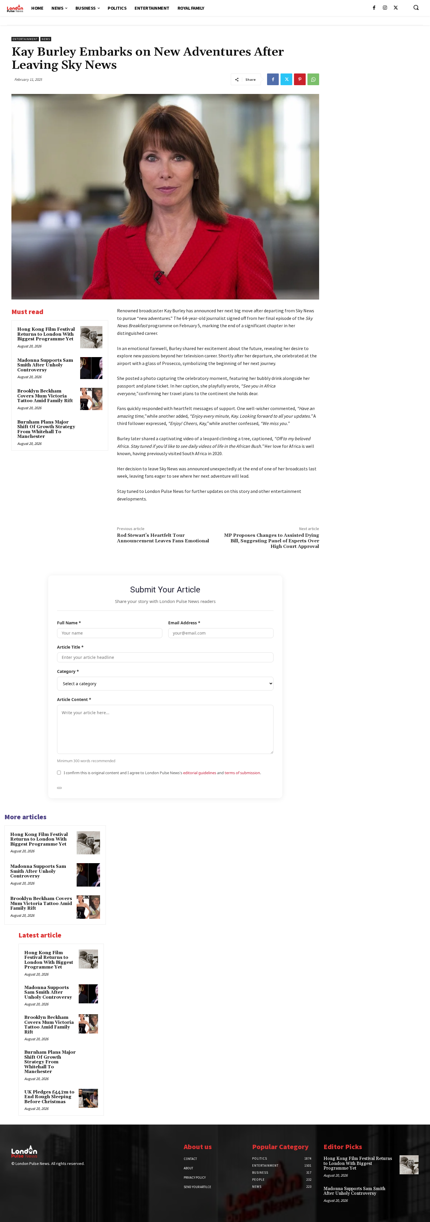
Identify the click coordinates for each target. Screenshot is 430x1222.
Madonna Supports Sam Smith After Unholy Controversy (45, 365)
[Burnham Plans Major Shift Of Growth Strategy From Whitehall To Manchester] (91, 430)
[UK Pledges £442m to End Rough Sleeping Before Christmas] (88, 1098)
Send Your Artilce (197, 1187)
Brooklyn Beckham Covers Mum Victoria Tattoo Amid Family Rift (45, 396)
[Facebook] (374, 8)
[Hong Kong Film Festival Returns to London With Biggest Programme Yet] (91, 337)
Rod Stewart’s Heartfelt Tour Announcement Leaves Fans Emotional (163, 538)
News (46, 39)
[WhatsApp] (313, 79)
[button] (416, 7)
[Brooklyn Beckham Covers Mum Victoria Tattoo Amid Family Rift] (91, 399)
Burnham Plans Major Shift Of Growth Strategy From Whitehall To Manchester (46, 429)
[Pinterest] (300, 79)
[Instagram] (385, 8)
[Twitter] (396, 8)
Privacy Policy (195, 1177)
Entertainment (25, 39)
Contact (190, 1159)
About (188, 1168)
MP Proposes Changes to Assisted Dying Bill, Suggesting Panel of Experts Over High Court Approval (271, 540)
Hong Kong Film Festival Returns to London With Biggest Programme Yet (46, 334)
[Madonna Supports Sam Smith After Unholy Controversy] (91, 368)
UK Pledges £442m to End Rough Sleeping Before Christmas (49, 1097)
